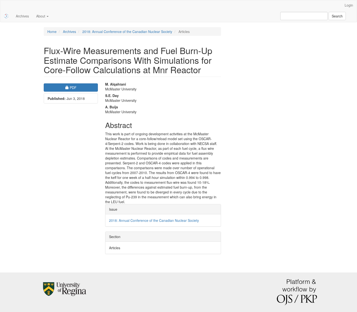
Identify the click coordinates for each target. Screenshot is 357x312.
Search (337, 16)
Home (52, 31)
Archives (22, 16)
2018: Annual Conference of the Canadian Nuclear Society (127, 31)
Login (349, 5)
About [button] (41, 16)
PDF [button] (83, 87)
